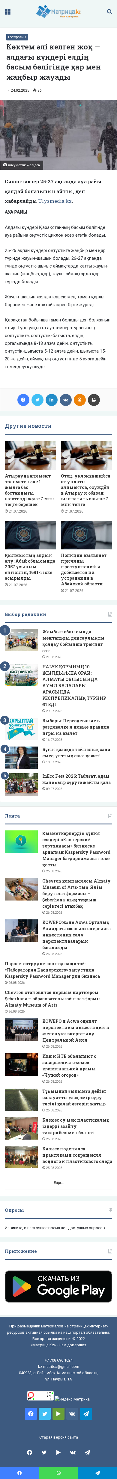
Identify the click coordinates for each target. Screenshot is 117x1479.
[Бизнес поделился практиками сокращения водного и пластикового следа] (21, 1157)
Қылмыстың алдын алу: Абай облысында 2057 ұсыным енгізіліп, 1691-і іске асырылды (30, 566)
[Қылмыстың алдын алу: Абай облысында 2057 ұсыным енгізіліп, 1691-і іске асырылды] (30, 535)
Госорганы (17, 37)
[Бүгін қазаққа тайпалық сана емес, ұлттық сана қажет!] (21, 758)
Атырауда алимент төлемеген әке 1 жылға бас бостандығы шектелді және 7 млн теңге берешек (29, 490)
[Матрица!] (58, 11)
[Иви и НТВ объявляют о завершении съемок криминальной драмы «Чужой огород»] (21, 1064)
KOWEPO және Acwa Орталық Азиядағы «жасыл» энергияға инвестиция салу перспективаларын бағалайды (76, 934)
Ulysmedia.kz (55, 201)
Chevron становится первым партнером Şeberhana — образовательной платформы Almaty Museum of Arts (53, 998)
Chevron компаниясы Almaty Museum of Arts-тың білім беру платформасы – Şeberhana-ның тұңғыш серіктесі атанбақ (76, 893)
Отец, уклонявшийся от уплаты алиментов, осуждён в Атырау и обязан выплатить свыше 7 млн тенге (85, 490)
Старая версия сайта (58, 1437)
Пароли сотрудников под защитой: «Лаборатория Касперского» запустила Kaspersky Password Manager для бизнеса (52, 970)
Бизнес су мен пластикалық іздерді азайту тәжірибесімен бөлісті (75, 1126)
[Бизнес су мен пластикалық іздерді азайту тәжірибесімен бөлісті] (21, 1128)
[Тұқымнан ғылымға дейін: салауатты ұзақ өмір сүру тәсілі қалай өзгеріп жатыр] (21, 1099)
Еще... (59, 1182)
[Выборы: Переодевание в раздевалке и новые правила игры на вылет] (21, 729)
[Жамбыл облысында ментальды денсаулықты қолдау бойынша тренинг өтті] (21, 640)
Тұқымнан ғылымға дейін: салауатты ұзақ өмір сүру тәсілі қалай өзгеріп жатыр (74, 1097)
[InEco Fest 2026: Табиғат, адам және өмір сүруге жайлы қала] (21, 784)
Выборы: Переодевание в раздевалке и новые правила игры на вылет (75, 727)
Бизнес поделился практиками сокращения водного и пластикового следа (77, 1155)
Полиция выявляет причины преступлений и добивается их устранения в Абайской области (83, 569)
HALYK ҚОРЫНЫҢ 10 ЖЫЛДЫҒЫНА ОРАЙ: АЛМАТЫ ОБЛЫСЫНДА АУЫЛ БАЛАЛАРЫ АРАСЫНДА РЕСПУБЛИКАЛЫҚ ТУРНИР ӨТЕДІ (74, 685)
